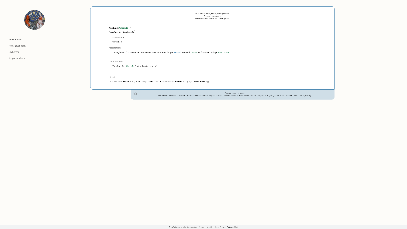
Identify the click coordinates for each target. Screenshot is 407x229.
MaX (236, 227)
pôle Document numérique (193, 227)
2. (161, 81)
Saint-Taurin (223, 52)
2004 (116, 81)
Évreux (193, 52)
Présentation (15, 39)
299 (156, 81)
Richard (177, 52)
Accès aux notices (17, 46)
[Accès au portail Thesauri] (34, 20)
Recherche (14, 52)
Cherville (123, 28)
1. (109, 81)
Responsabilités (17, 58)
